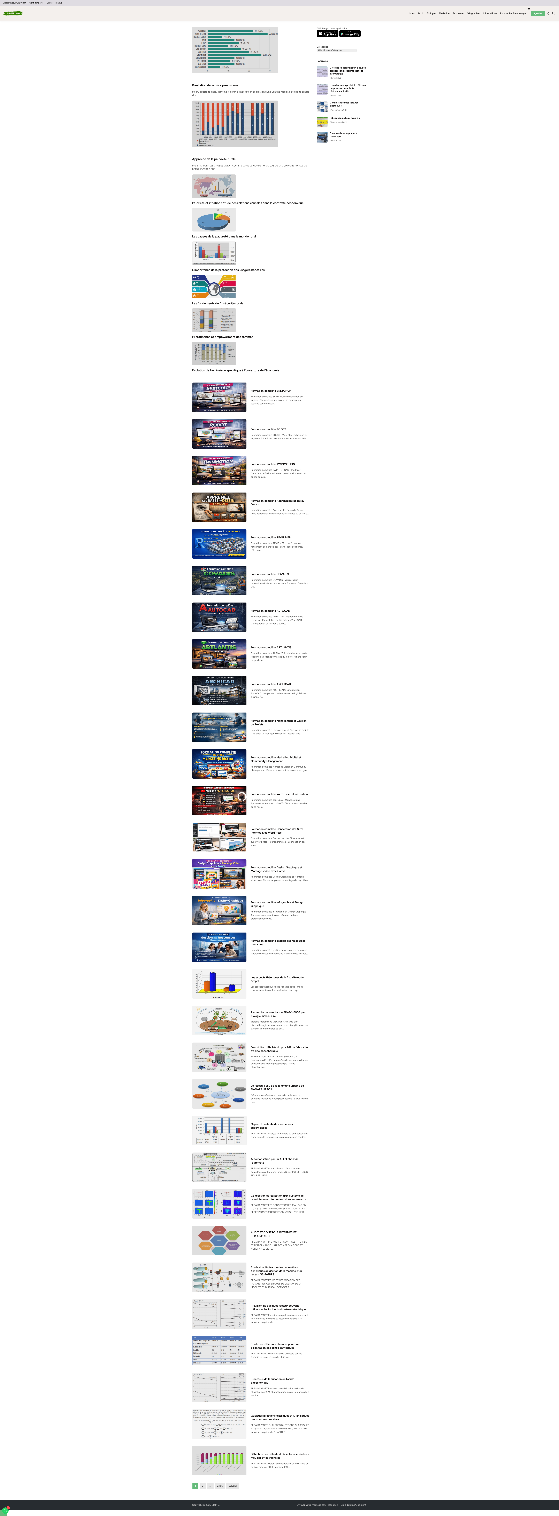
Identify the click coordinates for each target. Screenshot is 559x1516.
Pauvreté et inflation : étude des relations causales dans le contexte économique (248, 203)
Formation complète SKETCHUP (271, 390)
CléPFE (215, 1504)
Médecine (444, 13)
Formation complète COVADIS (270, 574)
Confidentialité (36, 3)
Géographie (473, 13)
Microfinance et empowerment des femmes (222, 337)
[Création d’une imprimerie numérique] (322, 133)
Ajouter (538, 13)
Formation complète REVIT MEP (271, 537)
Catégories (322, 46)
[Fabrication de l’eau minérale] (322, 118)
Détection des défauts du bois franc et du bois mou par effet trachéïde (280, 1455)
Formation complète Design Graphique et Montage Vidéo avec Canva (276, 869)
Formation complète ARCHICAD (271, 684)
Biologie (431, 13)
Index (412, 13)
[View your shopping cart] (529, 9)
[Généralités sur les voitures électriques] (322, 103)
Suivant (233, 1485)
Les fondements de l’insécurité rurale (218, 303)
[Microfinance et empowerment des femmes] (214, 320)
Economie (458, 13)
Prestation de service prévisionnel (215, 85)
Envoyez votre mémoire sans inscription (317, 1504)
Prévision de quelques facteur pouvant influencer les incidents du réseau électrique (278, 1307)
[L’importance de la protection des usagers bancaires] (214, 253)
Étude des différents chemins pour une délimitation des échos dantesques (275, 1345)
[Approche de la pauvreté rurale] (235, 123)
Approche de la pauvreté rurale (214, 159)
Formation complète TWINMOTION (273, 464)
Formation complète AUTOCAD (270, 610)
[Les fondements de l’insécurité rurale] (214, 286)
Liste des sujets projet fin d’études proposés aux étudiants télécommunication (348, 88)
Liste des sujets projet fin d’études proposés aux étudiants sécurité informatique (348, 70)
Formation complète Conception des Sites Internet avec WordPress (277, 830)
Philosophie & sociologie (513, 13)
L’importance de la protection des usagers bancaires (228, 270)
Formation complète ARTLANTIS (271, 647)
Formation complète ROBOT (268, 429)
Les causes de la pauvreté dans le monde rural (224, 236)
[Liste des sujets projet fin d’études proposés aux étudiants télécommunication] (322, 85)
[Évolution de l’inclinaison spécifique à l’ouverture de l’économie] (214, 353)
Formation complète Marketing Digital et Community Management (276, 759)
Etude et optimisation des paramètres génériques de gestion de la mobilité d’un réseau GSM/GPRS (276, 1271)
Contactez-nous (54, 3)
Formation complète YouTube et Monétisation (279, 794)
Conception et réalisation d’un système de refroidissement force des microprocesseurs (278, 1197)
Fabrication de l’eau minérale (345, 118)
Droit (420, 13)
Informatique (490, 13)
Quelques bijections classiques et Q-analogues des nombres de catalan (280, 1417)
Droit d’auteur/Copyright (14, 3)
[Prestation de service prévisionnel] (235, 49)
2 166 (220, 1485)
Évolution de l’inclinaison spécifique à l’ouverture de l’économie (235, 370)
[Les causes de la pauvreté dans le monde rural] (214, 219)
